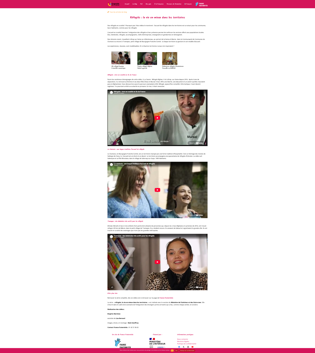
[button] (143, 4)
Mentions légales (183, 341)
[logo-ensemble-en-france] (113, 4)
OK (172, 350)
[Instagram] (188, 347)
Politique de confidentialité (186, 344)
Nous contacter (182, 339)
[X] (184, 347)
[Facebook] (179, 347)
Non (176, 350)
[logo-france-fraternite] (201, 4)
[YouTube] (192, 347)
